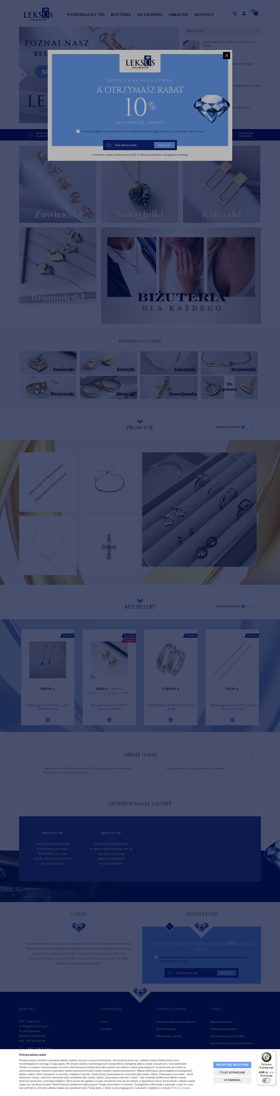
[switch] (266, 1080)
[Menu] (273, 1052)
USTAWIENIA (232, 1080)
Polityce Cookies (180, 1087)
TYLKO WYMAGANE (232, 1072)
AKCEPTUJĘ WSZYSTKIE (232, 1064)
